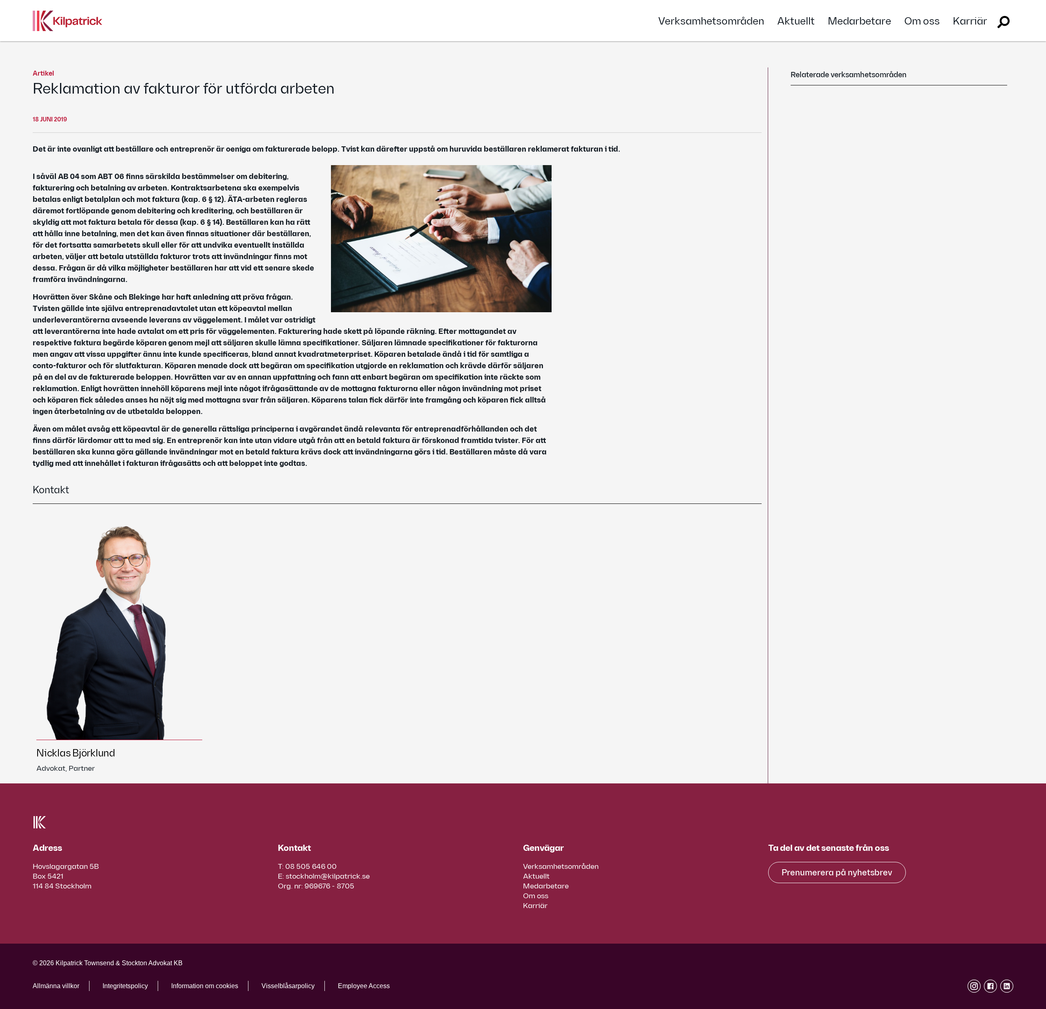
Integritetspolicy (125, 985)
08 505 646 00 (311, 866)
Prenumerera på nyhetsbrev (837, 873)
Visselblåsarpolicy (288, 985)
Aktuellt (796, 21)
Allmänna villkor (56, 985)
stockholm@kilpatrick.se (328, 876)
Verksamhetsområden (711, 21)
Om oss (922, 21)
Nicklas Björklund (75, 753)
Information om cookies (204, 985)
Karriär (970, 21)
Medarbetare (859, 21)
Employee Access (364, 985)
